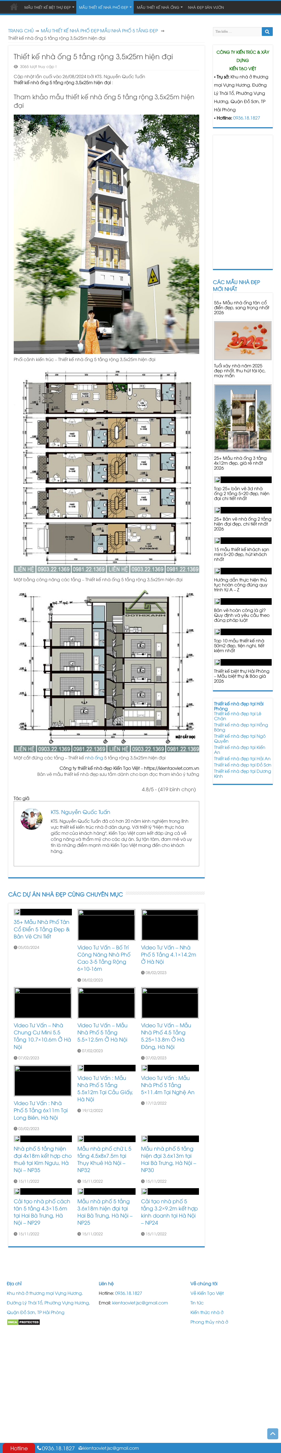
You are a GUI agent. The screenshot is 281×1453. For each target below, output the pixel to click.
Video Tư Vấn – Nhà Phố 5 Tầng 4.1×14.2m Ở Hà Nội (168, 954)
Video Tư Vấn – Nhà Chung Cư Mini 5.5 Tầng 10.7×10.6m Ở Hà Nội (42, 1035)
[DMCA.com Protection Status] (23, 1322)
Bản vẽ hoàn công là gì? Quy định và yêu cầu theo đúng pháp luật (241, 615)
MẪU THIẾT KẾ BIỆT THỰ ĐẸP (47, 7)
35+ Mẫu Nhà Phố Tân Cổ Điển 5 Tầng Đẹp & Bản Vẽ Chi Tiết (42, 928)
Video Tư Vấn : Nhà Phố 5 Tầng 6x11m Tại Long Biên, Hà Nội (41, 1109)
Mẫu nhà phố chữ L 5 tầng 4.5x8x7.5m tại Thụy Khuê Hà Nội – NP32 (104, 1159)
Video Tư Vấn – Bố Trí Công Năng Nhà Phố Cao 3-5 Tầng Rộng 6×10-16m (103, 958)
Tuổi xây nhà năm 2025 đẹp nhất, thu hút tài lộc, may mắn (240, 370)
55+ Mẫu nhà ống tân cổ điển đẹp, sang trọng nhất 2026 (241, 307)
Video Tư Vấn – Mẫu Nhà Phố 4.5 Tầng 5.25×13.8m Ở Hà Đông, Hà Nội (166, 1035)
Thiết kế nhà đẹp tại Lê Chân (237, 715)
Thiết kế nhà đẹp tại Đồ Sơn (242, 765)
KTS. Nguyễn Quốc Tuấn (80, 811)
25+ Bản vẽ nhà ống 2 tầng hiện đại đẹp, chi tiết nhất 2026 (242, 524)
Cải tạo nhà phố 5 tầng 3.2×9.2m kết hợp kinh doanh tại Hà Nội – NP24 (169, 1211)
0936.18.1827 (246, 118)
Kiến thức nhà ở (206, 1312)
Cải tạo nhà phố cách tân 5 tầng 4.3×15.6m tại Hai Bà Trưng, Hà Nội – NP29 (42, 1211)
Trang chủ (20, 30)
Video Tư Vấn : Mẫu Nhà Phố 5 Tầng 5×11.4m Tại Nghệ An (168, 1084)
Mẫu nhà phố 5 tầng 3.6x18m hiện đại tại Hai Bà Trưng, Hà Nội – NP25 (105, 1211)
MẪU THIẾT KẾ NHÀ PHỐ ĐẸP (70, 30)
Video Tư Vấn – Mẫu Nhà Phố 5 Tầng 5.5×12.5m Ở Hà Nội (102, 1032)
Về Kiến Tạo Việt (207, 1293)
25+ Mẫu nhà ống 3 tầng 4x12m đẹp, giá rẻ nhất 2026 (240, 463)
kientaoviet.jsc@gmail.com (140, 1302)
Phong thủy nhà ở (209, 1322)
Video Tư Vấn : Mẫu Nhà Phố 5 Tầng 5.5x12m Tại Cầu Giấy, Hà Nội (105, 1088)
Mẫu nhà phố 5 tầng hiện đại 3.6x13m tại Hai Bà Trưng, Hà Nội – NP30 (168, 1159)
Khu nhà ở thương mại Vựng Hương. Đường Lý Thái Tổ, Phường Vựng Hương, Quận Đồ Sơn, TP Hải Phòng (48, 1302)
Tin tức (197, 1302)
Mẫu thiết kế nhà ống (158, 7)
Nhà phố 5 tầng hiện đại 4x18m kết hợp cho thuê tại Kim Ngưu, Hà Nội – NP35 (43, 1159)
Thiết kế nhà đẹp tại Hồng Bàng (241, 727)
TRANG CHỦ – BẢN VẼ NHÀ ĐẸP (14, 6)
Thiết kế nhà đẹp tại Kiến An (239, 749)
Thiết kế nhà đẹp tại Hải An (242, 758)
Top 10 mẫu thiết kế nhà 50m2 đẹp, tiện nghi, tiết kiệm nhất (239, 645)
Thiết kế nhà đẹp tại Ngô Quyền (240, 738)
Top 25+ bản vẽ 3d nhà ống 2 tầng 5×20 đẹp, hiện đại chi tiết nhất (241, 493)
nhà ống (94, 757)
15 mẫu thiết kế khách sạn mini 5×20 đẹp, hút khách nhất (241, 554)
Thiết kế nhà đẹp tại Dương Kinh (242, 773)
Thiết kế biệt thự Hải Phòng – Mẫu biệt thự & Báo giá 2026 (241, 676)
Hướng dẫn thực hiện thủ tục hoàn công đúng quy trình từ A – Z (241, 584)
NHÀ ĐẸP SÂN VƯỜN (206, 7)
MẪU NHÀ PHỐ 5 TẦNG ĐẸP (129, 30)
